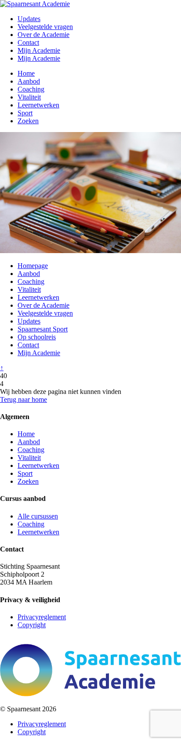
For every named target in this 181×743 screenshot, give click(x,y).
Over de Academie (43, 34)
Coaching (31, 89)
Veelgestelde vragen (45, 26)
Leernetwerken (38, 105)
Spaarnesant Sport (43, 329)
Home (26, 73)
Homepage (33, 265)
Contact (28, 42)
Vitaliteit (29, 97)
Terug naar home (23, 399)
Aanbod (29, 81)
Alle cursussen (38, 516)
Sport (25, 113)
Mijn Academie (39, 50)
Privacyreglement (42, 617)
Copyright (32, 625)
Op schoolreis (37, 337)
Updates (29, 18)
